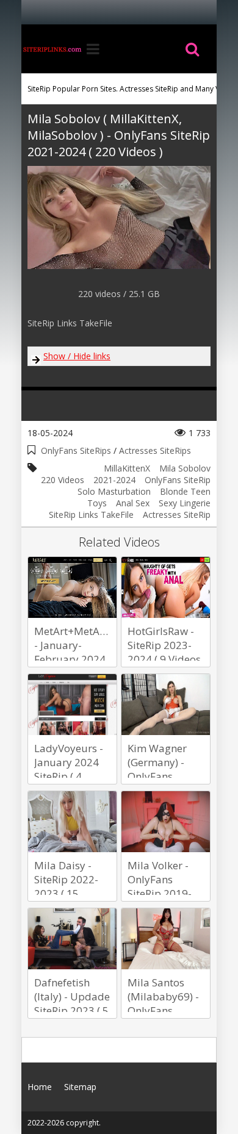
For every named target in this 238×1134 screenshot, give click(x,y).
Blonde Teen (185, 491)
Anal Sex (133, 503)
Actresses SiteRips (155, 450)
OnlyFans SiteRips (76, 450)
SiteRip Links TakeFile (91, 514)
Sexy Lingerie (185, 503)
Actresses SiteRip (177, 514)
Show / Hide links (76, 356)
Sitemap (80, 1087)
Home (51, 48)
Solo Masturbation (114, 491)
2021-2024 (114, 480)
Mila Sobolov (185, 468)
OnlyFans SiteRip (178, 480)
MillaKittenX (127, 468)
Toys (97, 503)
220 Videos (62, 480)
